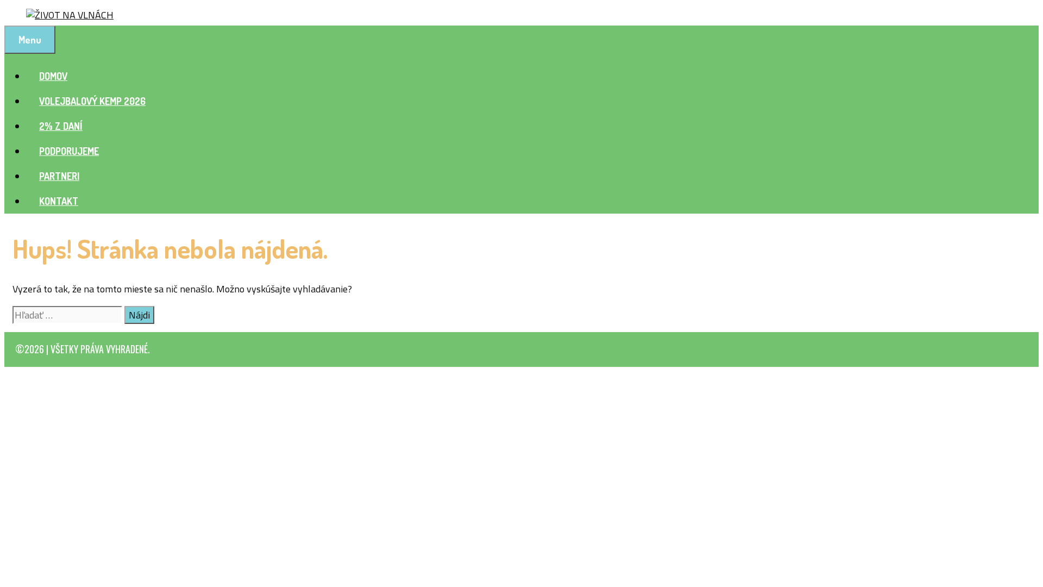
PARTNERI (59, 176)
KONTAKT (58, 201)
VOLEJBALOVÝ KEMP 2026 (92, 101)
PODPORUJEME (69, 151)
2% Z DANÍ (61, 126)
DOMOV (53, 76)
